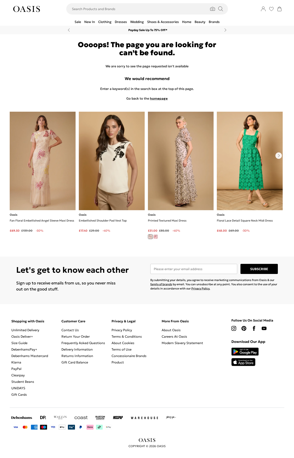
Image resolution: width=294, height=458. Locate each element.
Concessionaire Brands (129, 356)
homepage (159, 98)
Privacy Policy (122, 330)
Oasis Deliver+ (22, 336)
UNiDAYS (18, 388)
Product (118, 362)
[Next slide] (225, 30)
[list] (147, 178)
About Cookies (123, 343)
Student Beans (22, 382)
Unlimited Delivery (25, 330)
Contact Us (70, 330)
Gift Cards (19, 394)
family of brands (161, 284)
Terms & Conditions (127, 336)
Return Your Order (75, 336)
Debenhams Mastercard (29, 356)
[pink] (155, 236)
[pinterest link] (243, 328)
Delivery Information (77, 349)
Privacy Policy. (200, 288)
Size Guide (19, 343)
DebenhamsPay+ (24, 349)
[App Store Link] (245, 357)
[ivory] (150, 236)
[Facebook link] (254, 328)
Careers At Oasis (174, 336)
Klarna (16, 362)
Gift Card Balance (74, 362)
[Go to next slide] (278, 155)
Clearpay (18, 375)
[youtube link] (264, 328)
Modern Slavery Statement (182, 343)
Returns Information (77, 356)
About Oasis (171, 330)
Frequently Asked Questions (83, 343)
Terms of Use (122, 349)
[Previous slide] (68, 30)
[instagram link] (233, 328)
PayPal (16, 369)
